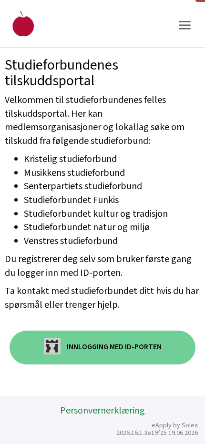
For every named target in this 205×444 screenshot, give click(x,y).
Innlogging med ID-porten (113, 347)
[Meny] (184, 25)
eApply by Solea (175, 425)
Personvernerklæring (102, 410)
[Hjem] (23, 23)
